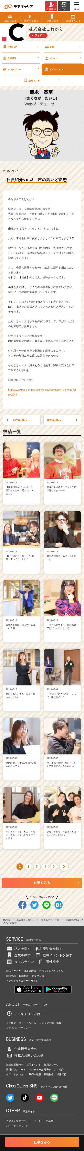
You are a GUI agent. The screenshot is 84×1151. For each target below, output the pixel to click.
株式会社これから (25, 920)
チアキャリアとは (27, 1014)
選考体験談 (30, 971)
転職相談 (24, 976)
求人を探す (22, 948)
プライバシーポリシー (18, 1027)
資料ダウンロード (16, 1069)
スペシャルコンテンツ (51, 971)
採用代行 (61, 1074)
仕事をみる (42, 882)
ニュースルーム (27, 1023)
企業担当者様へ (25, 1048)
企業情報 (23, 57)
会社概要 (11, 1023)
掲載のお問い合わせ (29, 1055)
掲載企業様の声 (14, 1064)
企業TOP (23, 46)
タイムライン (56, 69)
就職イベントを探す (57, 955)
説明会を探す (52, 948)
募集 (65, 46)
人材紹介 (59, 1069)
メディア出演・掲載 (50, 1023)
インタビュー (23, 68)
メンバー (65, 57)
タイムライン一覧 (50, 920)
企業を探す (22, 955)
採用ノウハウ (51, 1064)
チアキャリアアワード (18, 1121)
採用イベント (33, 1064)
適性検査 (52, 962)
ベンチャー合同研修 (40, 1069)
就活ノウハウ (13, 971)
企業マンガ (44, 80)
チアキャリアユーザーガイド (22, 980)
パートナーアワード (17, 1126)
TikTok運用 (35, 1074)
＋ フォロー (38, 35)
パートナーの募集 (43, 1121)
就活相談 (11, 976)
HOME (6, 920)
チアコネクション (16, 1074)
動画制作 (49, 1074)
